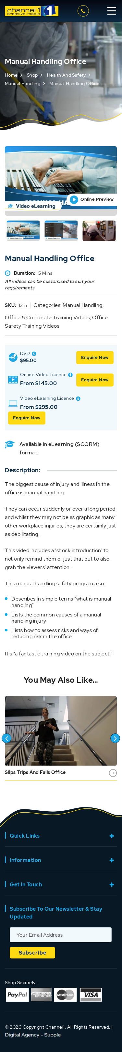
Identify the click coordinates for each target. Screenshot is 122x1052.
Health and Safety (66, 75)
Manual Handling (22, 83)
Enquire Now (95, 357)
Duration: (24, 273)
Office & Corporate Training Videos (47, 317)
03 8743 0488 (84, 11)
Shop (32, 75)
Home (11, 75)
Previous (6, 738)
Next (115, 738)
